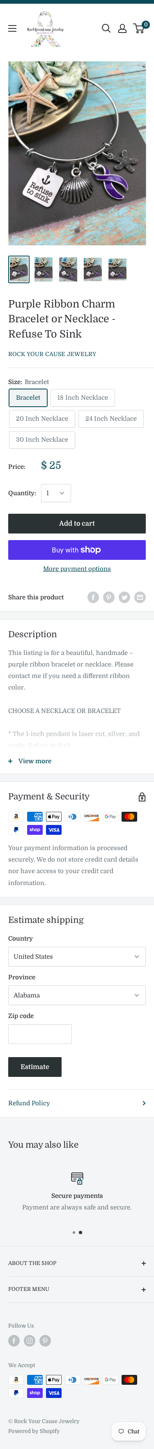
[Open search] (106, 28)
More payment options (77, 569)
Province (21, 977)
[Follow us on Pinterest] (45, 1340)
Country (20, 938)
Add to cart (77, 523)
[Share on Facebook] (93, 597)
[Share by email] (140, 597)
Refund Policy (29, 1103)
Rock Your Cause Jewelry (52, 354)
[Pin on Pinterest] (109, 597)
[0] (139, 28)
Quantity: (22, 493)
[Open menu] (12, 28)
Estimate (35, 1067)
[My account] (122, 28)
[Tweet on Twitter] (124, 597)
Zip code (21, 1016)
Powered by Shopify (34, 1431)
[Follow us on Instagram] (29, 1340)
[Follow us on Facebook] (14, 1340)
